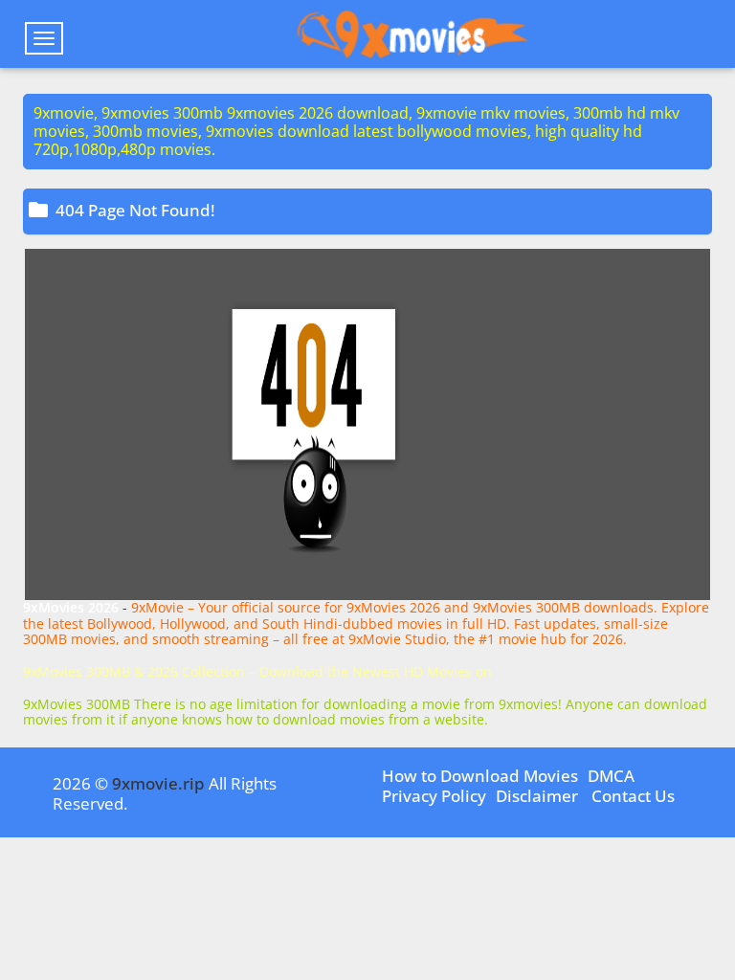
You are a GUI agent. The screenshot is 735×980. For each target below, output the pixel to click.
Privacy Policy (434, 796)
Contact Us (633, 796)
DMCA (611, 776)
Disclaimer (537, 796)
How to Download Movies (480, 776)
